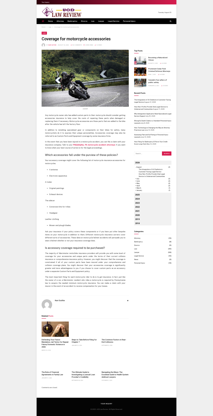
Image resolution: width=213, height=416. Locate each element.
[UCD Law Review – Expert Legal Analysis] (62, 12)
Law (92, 21)
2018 (137, 223)
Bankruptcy (72, 21)
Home (50, 21)
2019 (137, 219)
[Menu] (43, 21)
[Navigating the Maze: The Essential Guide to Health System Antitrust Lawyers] (115, 361)
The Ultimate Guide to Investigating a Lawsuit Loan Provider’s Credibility (83, 374)
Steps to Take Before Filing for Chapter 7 (84, 341)
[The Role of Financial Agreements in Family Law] (55, 361)
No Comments (77, 45)
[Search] (170, 21)
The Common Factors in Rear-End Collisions (114, 341)
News (136, 259)
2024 (137, 199)
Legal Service (113, 21)
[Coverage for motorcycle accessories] (85, 78)
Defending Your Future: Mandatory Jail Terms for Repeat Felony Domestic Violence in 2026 (55, 343)
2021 (137, 211)
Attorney (60, 21)
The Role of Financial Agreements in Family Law (52, 373)
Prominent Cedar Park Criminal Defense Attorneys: (159, 70)
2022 (137, 207)
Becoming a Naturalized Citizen (157, 59)
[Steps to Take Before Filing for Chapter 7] (85, 329)
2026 (137, 162)
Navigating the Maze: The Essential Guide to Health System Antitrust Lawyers (115, 374)
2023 (137, 203)
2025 (137, 194)
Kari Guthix (52, 45)
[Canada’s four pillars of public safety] (140, 83)
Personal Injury (129, 21)
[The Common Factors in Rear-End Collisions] (115, 329)
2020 (137, 215)
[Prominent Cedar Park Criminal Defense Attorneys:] (140, 71)
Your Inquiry (45, 2)
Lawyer (101, 21)
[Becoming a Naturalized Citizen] (140, 60)
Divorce (84, 21)
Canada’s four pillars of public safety (157, 81)
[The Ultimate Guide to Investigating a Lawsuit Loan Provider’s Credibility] (85, 361)
